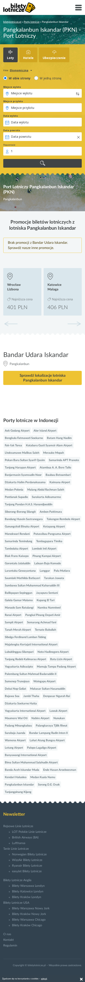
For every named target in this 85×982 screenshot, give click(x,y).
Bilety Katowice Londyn (27, 891)
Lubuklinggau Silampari (19, 652)
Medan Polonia (14, 489)
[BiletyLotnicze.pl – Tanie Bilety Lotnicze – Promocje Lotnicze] (19, 8)
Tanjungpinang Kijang (18, 792)
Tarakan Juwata (54, 578)
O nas (7, 934)
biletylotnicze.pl (12, 22)
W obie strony (20, 78)
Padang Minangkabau (18, 725)
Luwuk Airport (58, 711)
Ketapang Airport (54, 526)
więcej (44, 979)
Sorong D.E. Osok (49, 784)
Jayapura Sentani (47, 593)
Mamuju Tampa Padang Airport (56, 666)
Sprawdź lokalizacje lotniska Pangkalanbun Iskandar (43, 378)
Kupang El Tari (45, 600)
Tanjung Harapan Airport (20, 467)
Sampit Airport (14, 622)
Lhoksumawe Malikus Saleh (22, 453)
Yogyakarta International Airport (25, 711)
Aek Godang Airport (17, 430)
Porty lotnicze (31, 22)
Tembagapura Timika (49, 541)
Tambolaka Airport (16, 548)
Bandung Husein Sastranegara (24, 519)
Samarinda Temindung (18, 541)
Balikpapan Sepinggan (18, 593)
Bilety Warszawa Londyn (28, 885)
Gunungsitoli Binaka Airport (22, 526)
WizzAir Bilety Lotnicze (27, 860)
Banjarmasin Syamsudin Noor (23, 475)
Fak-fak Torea (13, 445)
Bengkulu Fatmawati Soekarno (24, 438)
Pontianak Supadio (16, 497)
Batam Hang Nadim (59, 438)
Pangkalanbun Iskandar (19, 784)
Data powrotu (11, 130)
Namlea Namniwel (49, 607)
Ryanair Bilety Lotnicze (27, 865)
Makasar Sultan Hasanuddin (47, 688)
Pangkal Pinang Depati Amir (42, 615)
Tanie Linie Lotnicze (16, 848)
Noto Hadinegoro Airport (53, 652)
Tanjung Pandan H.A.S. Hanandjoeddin (28, 504)
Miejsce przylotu (13, 101)
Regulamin (10, 945)
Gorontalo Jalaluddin (17, 563)
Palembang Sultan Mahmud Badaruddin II (30, 674)
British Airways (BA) (25, 837)
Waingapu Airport (44, 681)
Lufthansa (18, 843)
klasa (5, 70)
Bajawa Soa (12, 696)
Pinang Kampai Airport (46, 556)
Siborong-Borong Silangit (20, 512)
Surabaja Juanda (15, 733)
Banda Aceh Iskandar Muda (22, 770)
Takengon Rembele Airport (63, 519)
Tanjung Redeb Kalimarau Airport (25, 659)
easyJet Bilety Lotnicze (27, 871)
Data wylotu (10, 115)
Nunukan (59, 718)
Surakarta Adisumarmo (46, 497)
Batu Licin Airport (61, 659)
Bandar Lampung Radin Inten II (48, 733)
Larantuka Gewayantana (20, 571)
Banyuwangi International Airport (26, 755)
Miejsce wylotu (12, 86)
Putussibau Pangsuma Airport (52, 534)
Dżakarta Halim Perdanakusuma (25, 482)
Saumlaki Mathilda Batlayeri (22, 578)
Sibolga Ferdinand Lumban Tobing (25, 637)
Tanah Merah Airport (18, 629)
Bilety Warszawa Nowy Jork (30, 908)
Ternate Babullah (45, 629)
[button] (74, 323)
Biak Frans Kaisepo (17, 556)
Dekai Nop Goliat (15, 688)
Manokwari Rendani (17, 534)
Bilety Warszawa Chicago (29, 919)
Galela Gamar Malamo (19, 600)
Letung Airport (14, 747)
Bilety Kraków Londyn (26, 897)
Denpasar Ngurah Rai (56, 696)
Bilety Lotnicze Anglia (17, 880)
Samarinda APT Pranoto (64, 460)
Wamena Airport (15, 740)
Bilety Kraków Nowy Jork (29, 914)
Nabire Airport (40, 718)
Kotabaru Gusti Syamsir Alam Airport (49, 445)
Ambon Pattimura (51, 512)
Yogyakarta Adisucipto (19, 666)
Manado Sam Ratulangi (19, 607)
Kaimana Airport (59, 482)
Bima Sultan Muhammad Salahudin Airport (31, 762)
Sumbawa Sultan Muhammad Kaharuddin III (32, 585)
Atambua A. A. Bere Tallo (55, 467)
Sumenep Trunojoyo (17, 681)
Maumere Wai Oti (16, 718)
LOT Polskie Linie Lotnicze (29, 831)
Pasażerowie (9, 144)
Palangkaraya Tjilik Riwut (51, 725)
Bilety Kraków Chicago (27, 925)
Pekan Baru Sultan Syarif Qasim (25, 460)
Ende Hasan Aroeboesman (59, 770)
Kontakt (8, 939)
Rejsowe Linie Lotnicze (18, 826)
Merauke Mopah (53, 453)
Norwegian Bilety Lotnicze (29, 854)
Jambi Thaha (31, 696)
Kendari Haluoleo (15, 777)
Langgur (45, 571)
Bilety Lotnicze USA (16, 902)
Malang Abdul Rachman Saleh (45, 489)
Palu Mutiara (62, 571)
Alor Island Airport (45, 430)
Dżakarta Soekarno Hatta (21, 703)
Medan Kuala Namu (42, 777)
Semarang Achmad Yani (41, 622)
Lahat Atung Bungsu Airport (47, 740)
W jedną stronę (50, 78)
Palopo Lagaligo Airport (41, 747)
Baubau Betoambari (58, 475)
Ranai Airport (13, 615)
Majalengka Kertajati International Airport (31, 644)
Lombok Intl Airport (44, 548)
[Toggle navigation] (78, 7)
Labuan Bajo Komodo (47, 563)
